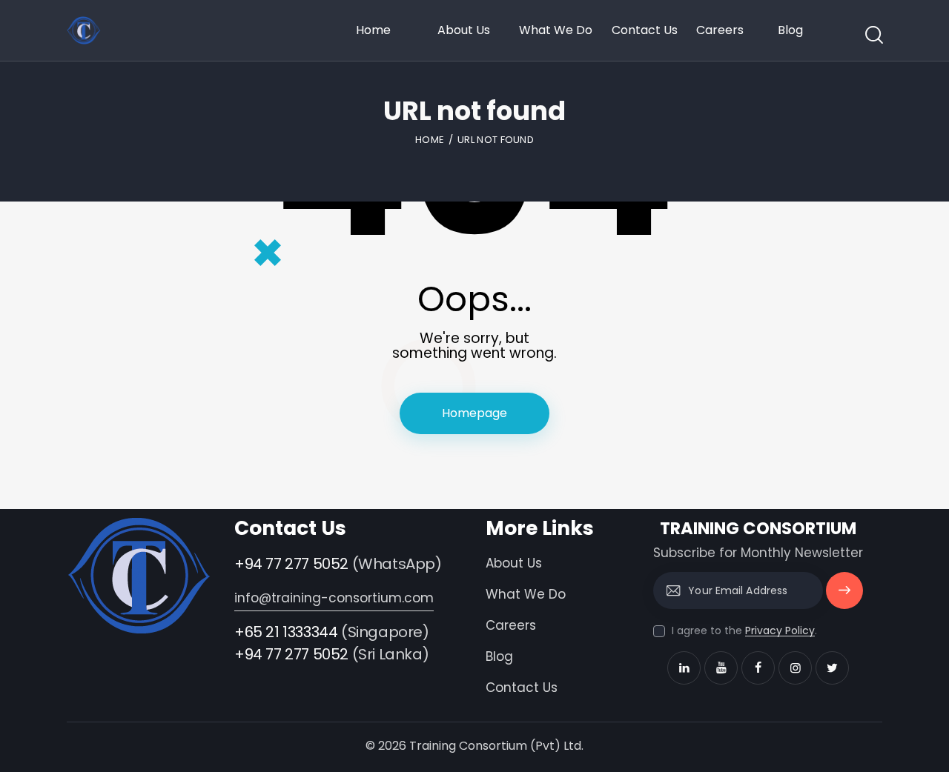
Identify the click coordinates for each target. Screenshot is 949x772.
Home (429, 140)
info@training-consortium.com (334, 598)
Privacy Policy (780, 630)
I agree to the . (744, 630)
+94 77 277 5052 (291, 563)
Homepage (474, 413)
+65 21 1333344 (285, 632)
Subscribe (845, 597)
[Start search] (873, 35)
